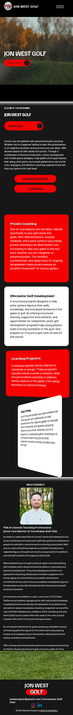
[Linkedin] (39, 705)
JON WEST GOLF (26, 6)
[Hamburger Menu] (60, 7)
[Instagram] (33, 705)
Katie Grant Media (49, 710)
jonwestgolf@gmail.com (25, 699)
